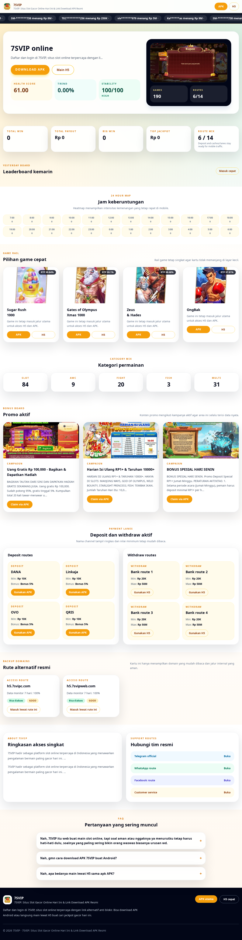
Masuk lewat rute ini (23, 709)
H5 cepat (229, 899)
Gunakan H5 (142, 592)
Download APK (30, 69)
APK (221, 6)
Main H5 (63, 70)
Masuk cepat (227, 171)
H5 (234, 6)
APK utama (206, 899)
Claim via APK (20, 504)
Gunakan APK (23, 592)
